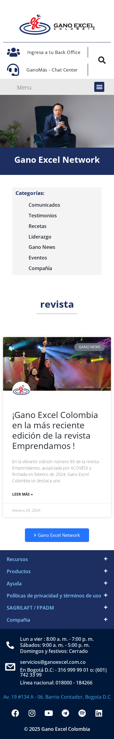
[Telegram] (65, 713)
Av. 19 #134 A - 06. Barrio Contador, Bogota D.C (57, 697)
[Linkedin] (98, 713)
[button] (99, 87)
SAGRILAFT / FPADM (30, 607)
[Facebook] (15, 713)
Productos (19, 571)
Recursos (17, 559)
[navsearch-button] (102, 61)
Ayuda (14, 583)
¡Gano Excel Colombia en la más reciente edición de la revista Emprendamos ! (55, 430)
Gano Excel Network (57, 159)
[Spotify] (82, 713)
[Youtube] (48, 713)
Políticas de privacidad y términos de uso (54, 595)
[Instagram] (32, 713)
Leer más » (22, 494)
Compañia (18, 620)
